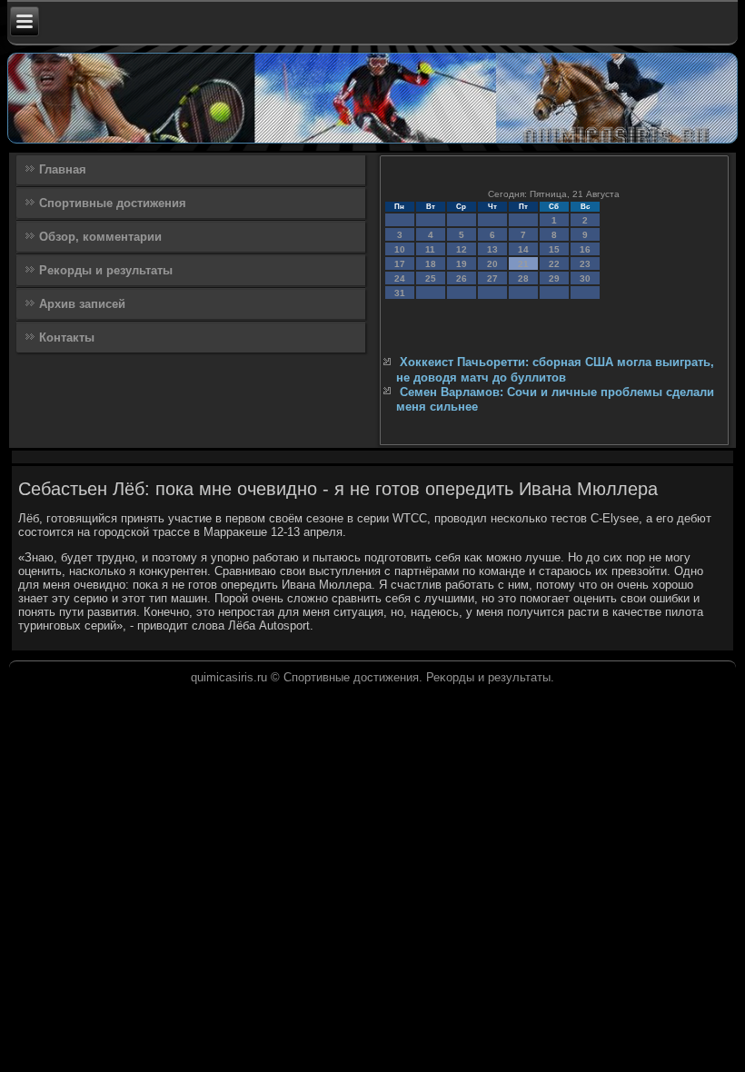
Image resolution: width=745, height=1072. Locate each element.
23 (585, 264)
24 (399, 278)
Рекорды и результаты (106, 270)
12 (461, 249)
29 (554, 278)
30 (585, 278)
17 (399, 264)
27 (492, 278)
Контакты (66, 337)
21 (523, 264)
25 (430, 278)
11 (430, 249)
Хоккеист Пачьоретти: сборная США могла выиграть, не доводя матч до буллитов (555, 369)
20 (492, 264)
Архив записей (82, 304)
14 (523, 249)
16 (585, 249)
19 (461, 264)
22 (554, 264)
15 (554, 249)
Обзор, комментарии (100, 236)
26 (461, 278)
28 (523, 278)
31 (399, 293)
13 (492, 249)
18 (430, 264)
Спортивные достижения (112, 203)
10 (399, 249)
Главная (62, 169)
